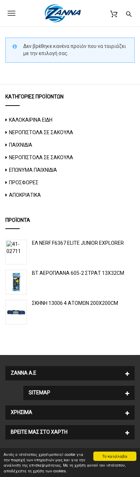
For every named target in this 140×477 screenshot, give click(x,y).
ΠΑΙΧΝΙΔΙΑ (20, 145)
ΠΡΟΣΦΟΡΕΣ (23, 182)
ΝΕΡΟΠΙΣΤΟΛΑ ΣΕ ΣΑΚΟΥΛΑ (41, 132)
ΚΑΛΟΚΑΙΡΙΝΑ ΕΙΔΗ (30, 120)
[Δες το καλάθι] (113, 13)
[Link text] (128, 13)
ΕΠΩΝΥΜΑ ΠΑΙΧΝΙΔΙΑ (33, 170)
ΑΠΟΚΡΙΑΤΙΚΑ (25, 195)
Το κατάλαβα (114, 456)
